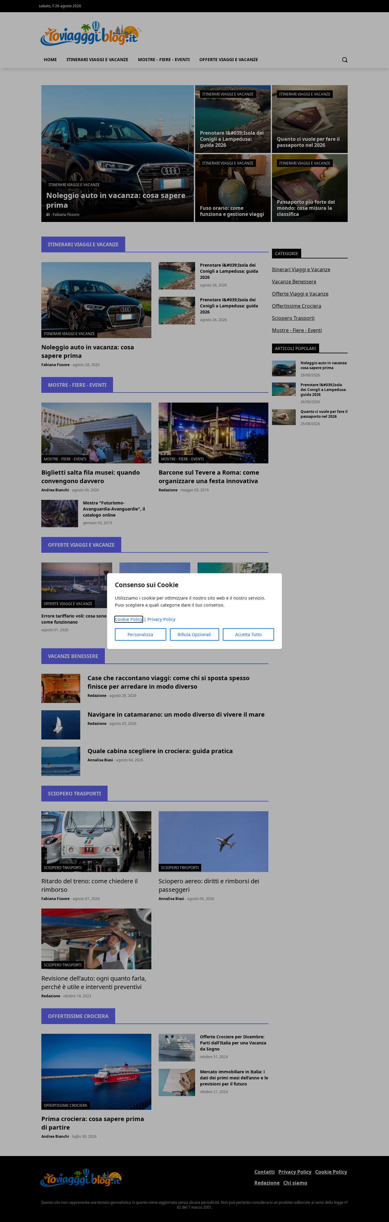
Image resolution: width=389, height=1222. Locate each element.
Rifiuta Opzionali (194, 634)
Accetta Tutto (248, 634)
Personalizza (140, 634)
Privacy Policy (161, 619)
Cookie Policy (129, 619)
